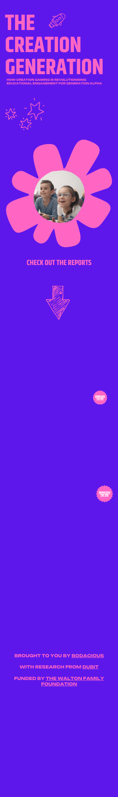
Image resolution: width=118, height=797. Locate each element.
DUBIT (90, 667)
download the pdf (100, 398)
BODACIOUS (87, 656)
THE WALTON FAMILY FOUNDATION (72, 681)
